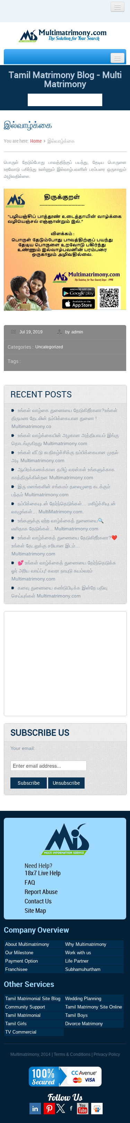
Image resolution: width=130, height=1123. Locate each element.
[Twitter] (61, 1111)
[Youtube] (81, 1110)
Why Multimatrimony (85, 944)
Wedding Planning (83, 998)
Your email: (22, 748)
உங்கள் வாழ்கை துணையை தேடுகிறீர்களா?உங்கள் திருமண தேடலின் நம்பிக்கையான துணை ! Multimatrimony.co (64, 418)
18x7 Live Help (43, 873)
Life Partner (76, 961)
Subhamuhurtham (83, 969)
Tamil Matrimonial (23, 1015)
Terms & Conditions (72, 1054)
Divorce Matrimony (84, 1023)
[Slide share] (96, 1110)
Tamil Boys (76, 1015)
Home (36, 140)
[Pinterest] (48, 1110)
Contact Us (38, 901)
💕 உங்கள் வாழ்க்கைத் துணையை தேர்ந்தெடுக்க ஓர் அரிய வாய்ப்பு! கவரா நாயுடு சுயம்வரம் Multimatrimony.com (63, 571)
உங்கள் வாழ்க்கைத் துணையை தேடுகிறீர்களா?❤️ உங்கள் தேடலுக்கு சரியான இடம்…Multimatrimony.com (64, 545)
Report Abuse (41, 891)
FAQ (30, 882)
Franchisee (16, 969)
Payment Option (21, 961)
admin (77, 332)
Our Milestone (19, 952)
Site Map (35, 910)
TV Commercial (20, 1032)
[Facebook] (70, 1110)
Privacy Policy (107, 1054)
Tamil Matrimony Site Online (93, 1007)
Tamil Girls (16, 1023)
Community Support (25, 1007)
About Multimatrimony (27, 944)
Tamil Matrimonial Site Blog (32, 998)
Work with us (78, 952)
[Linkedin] (34, 1110)
